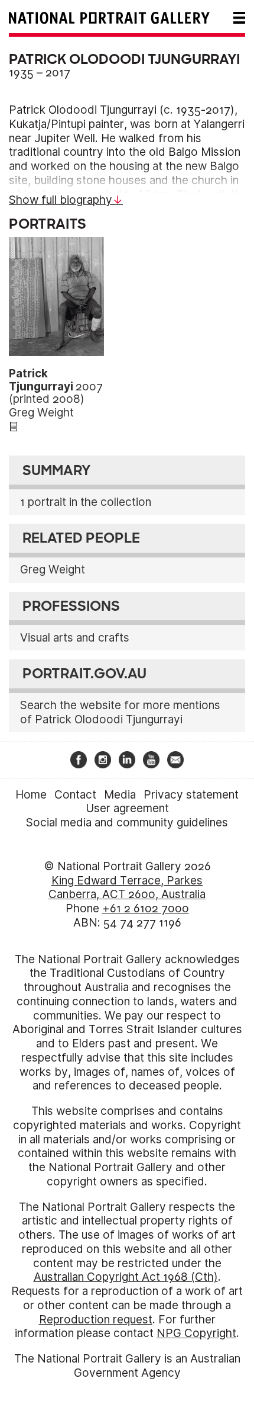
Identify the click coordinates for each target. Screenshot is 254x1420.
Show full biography (60, 200)
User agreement (127, 808)
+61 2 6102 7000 (145, 908)
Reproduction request (95, 1319)
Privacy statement (191, 795)
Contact (75, 795)
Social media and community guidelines (127, 822)
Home (31, 795)
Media (120, 795)
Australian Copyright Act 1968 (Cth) (126, 1277)
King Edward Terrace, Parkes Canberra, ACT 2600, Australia (127, 888)
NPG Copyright (196, 1333)
